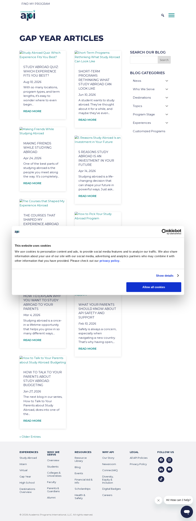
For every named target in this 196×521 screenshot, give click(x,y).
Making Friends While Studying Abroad (37, 148)
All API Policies (138, 457)
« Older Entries (30, 436)
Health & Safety (80, 496)
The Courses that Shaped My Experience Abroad (41, 220)
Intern (23, 464)
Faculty (51, 482)
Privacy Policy (138, 464)
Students (52, 466)
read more (32, 111)
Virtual (23, 470)
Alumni (51, 497)
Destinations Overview (27, 490)
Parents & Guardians (53, 490)
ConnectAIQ (110, 470)
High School (27, 482)
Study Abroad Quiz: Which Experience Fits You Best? (41, 71)
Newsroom (109, 464)
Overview (53, 460)
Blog (78, 467)
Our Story (108, 457)
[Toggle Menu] (171, 15)
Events (79, 473)
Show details (164, 275)
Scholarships (82, 488)
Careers (107, 495)
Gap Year (25, 476)
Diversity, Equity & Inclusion (108, 479)
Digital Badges (111, 488)
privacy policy (109, 260)
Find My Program (35, 4)
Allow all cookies (153, 287)
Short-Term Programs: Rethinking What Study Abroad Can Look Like (95, 80)
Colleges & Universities (54, 474)
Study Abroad (28, 457)
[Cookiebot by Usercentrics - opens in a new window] (164, 232)
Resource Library (81, 459)
